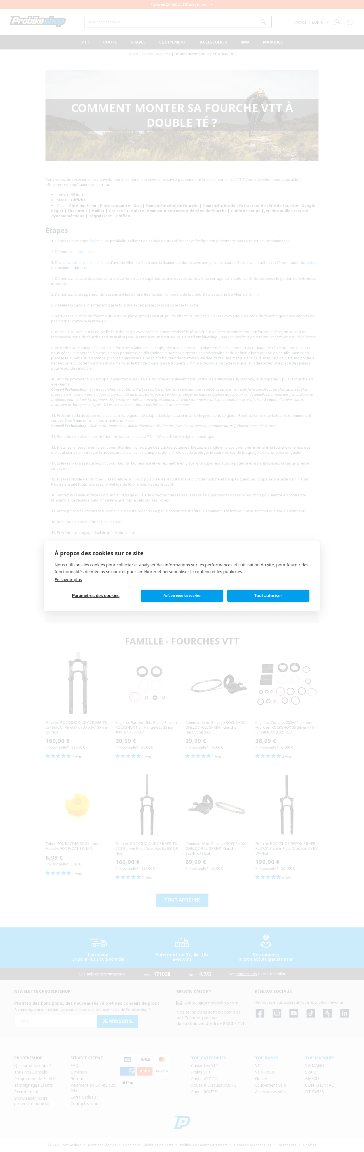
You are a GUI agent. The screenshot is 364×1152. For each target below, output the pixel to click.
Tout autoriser (268, 595)
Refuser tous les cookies (182, 595)
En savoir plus (68, 579)
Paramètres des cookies (95, 595)
